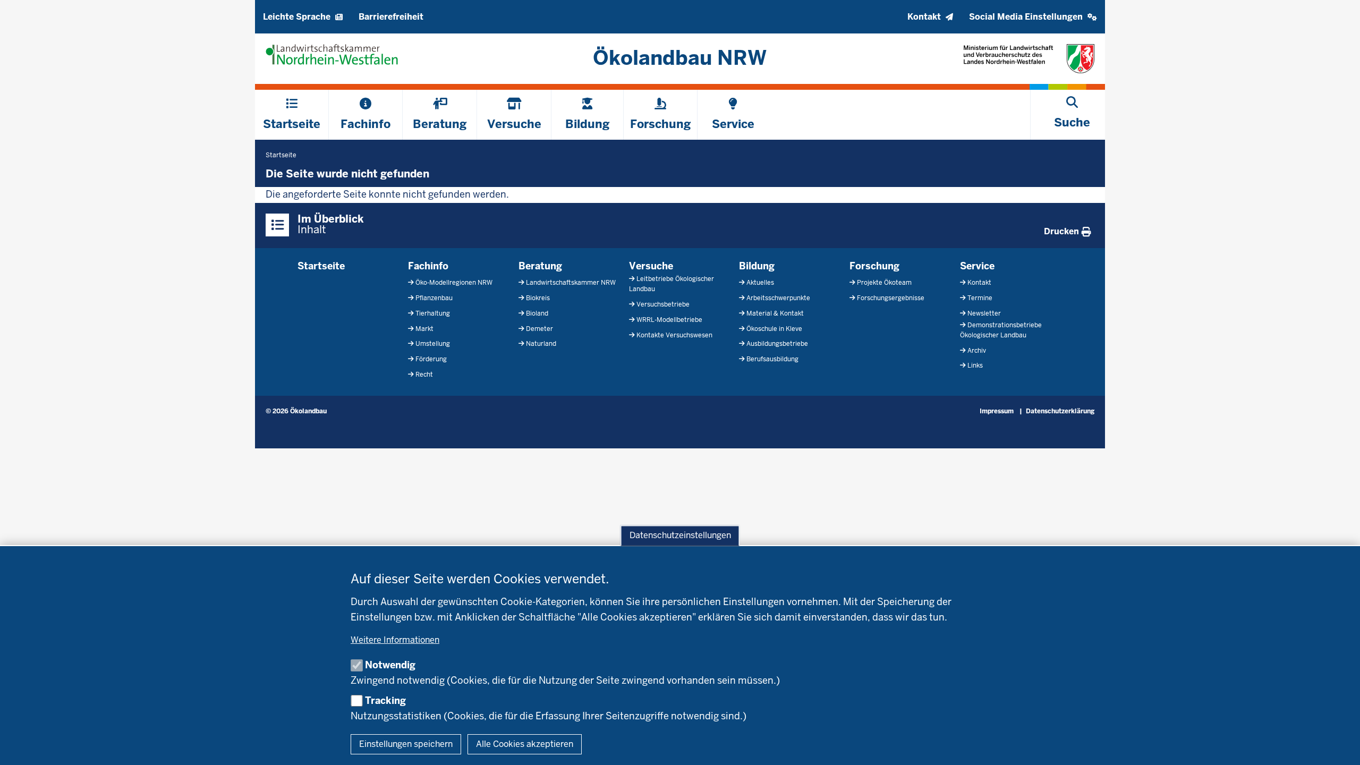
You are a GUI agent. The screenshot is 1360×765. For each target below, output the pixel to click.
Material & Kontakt (775, 313)
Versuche (651, 266)
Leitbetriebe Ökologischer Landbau (671, 284)
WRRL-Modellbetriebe (669, 320)
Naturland (541, 343)
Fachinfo (428, 266)
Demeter (539, 329)
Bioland (537, 313)
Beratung (540, 266)
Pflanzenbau (434, 298)
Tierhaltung (432, 313)
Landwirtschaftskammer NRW (571, 282)
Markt (424, 329)
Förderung (431, 359)
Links (975, 365)
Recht (424, 374)
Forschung (874, 266)
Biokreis (538, 298)
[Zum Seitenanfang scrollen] (1338, 745)
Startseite (321, 266)
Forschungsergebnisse (890, 298)
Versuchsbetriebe (663, 304)
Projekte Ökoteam (884, 282)
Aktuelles (760, 282)
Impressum (997, 411)
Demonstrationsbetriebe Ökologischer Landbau (1001, 330)
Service (977, 266)
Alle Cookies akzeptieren (524, 744)
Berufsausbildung (772, 359)
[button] (1033, 16)
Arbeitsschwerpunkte (778, 298)
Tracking (385, 700)
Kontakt (979, 282)
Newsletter (984, 313)
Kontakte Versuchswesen (674, 335)
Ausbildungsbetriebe (777, 343)
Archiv (976, 350)
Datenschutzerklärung (1060, 411)
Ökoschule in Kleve (774, 329)
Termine (979, 298)
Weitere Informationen (395, 639)
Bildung (757, 266)
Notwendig (390, 665)
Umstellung (432, 343)
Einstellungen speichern (406, 744)
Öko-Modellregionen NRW (453, 282)
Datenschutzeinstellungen (680, 535)
